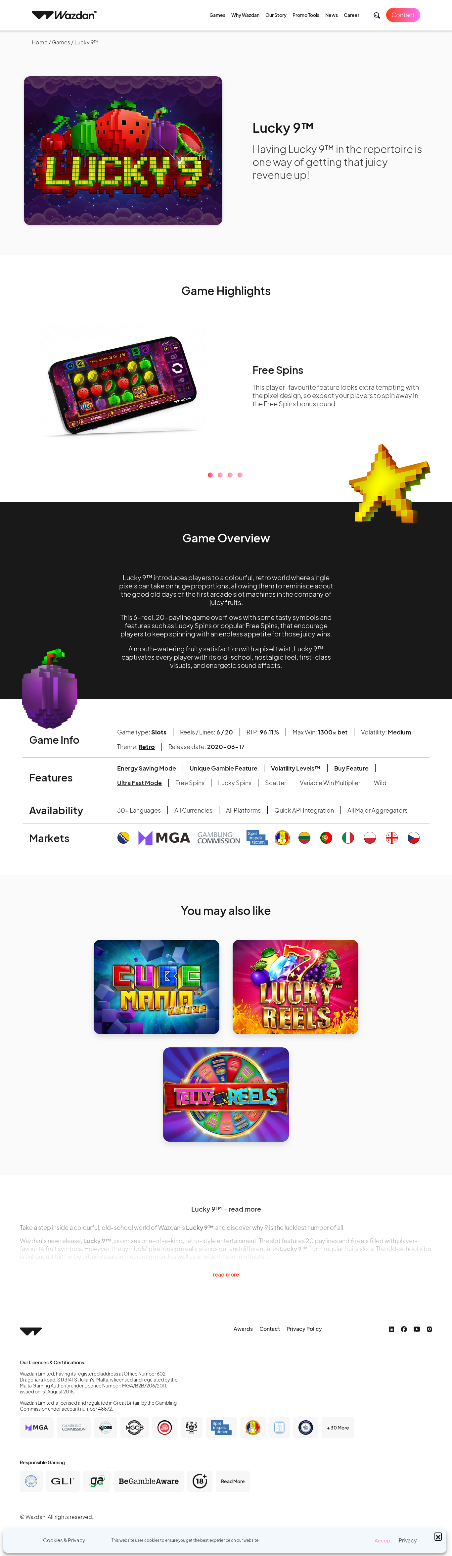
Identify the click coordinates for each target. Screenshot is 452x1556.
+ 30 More (338, 1428)
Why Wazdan (245, 15)
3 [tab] (230, 475)
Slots (158, 732)
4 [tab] (240, 475)
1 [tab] (210, 475)
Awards (243, 1328)
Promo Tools (306, 15)
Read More (233, 1481)
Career (351, 15)
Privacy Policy (304, 1328)
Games (217, 15)
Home (40, 42)
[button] (438, 1536)
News (331, 15)
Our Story (276, 15)
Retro (147, 746)
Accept (383, 1540)
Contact (403, 15)
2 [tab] (220, 475)
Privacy (408, 1540)
